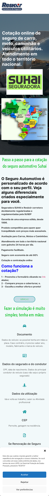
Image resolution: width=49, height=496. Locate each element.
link (44, 276)
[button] (45, 450)
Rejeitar (24, 482)
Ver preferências (24, 489)
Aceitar (24, 474)
